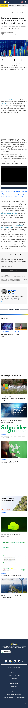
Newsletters (14, 686)
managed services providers (9, 213)
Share (4, 60)
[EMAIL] (13, 292)
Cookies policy (14, 683)
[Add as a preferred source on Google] (6, 651)
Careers (14, 691)
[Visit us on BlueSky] (18, 661)
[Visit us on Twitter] (10, 661)
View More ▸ (14, 630)
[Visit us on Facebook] (6, 661)
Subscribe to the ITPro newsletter (17, 5)
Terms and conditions (14, 675)
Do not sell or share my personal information (14, 697)
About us (14, 670)
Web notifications (14, 681)
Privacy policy (14, 678)
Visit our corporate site (19, 647)
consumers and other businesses (10, 100)
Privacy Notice (20, 276)
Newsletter (24, 60)
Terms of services (18, 275)
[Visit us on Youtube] (15, 661)
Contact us (14, 672)
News (21, 34)
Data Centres (20, 13)
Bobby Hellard (9, 32)
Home (2, 13)
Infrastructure (11, 13)
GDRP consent (14, 689)
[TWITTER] (9, 292)
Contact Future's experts (14, 667)
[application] (14, 175)
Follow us (17, 60)
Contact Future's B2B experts (14, 694)
